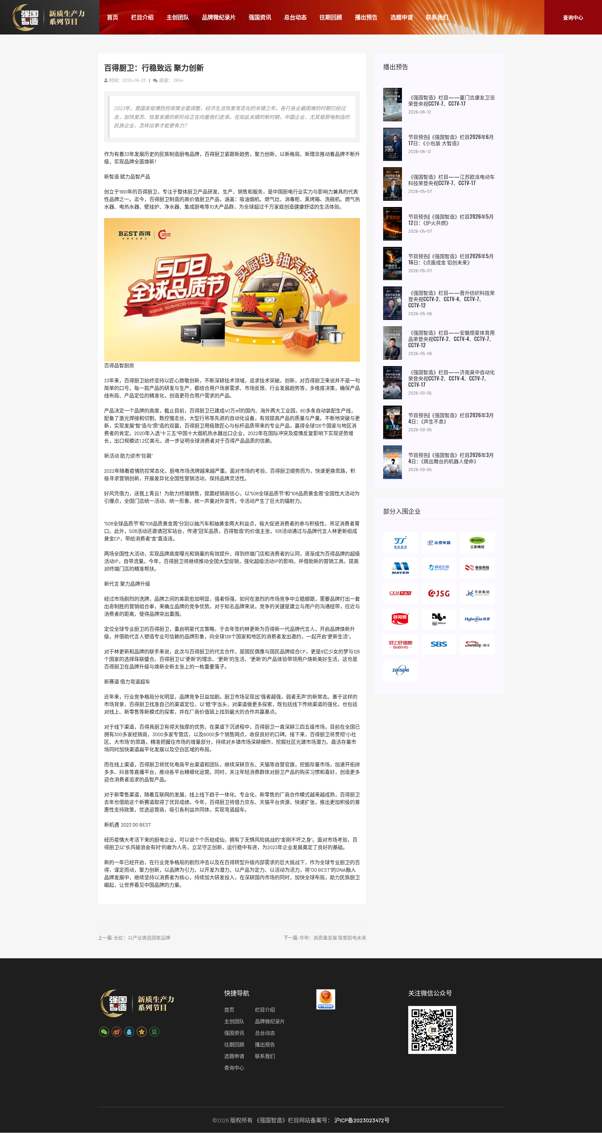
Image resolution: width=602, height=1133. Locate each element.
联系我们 (437, 17)
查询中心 (573, 17)
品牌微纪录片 (219, 17)
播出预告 (366, 17)
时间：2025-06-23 (127, 80)
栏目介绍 (142, 17)
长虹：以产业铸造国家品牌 (142, 937)
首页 (112, 17)
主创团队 (177, 17)
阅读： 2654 (171, 80)
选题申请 (401, 17)
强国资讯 (260, 17)
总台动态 (295, 17)
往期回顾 (330, 17)
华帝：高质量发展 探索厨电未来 (332, 937)
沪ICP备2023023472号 (362, 1120)
